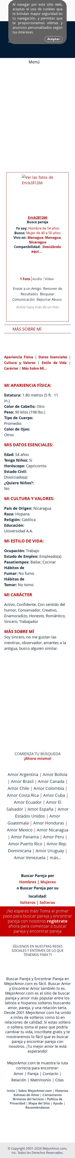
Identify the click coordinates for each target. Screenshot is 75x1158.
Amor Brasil (22, 781)
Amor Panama (25, 837)
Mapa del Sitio (39, 1103)
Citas (59, 1079)
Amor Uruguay (50, 850)
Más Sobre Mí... (34, 368)
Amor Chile (18, 788)
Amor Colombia (49, 788)
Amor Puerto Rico (25, 844)
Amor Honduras (48, 823)
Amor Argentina (23, 774)
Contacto (50, 1073)
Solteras (47, 902)
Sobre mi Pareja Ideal (34, 337)
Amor (18, 1073)
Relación (18, 1079)
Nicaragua (37, 242)
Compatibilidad (28, 346)
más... (55, 857)
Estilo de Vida (55, 362)
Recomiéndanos (37, 1107)
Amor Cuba (54, 795)
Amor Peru (53, 837)
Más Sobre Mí (26, 329)
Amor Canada (51, 781)
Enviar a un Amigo (27, 288)
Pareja (33, 1073)
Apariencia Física (19, 357)
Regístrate (57, 921)
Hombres (27, 881)
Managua (35, 237)
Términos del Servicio (28, 1099)
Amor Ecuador (28, 802)
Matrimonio (40, 1079)
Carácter (11, 368)
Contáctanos (52, 1095)
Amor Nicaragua (52, 830)
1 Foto (25, 279)
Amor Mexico (19, 830)
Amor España (40, 809)
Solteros (27, 902)
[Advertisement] (37, 112)
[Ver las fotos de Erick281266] (37, 194)
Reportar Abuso (49, 299)
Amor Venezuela (29, 857)
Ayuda (58, 1103)
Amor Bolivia (55, 774)
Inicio (11, 1090)
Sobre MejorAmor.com (35, 1090)
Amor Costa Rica (23, 795)
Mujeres (48, 881)
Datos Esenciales (54, 357)
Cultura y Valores (21, 362)
